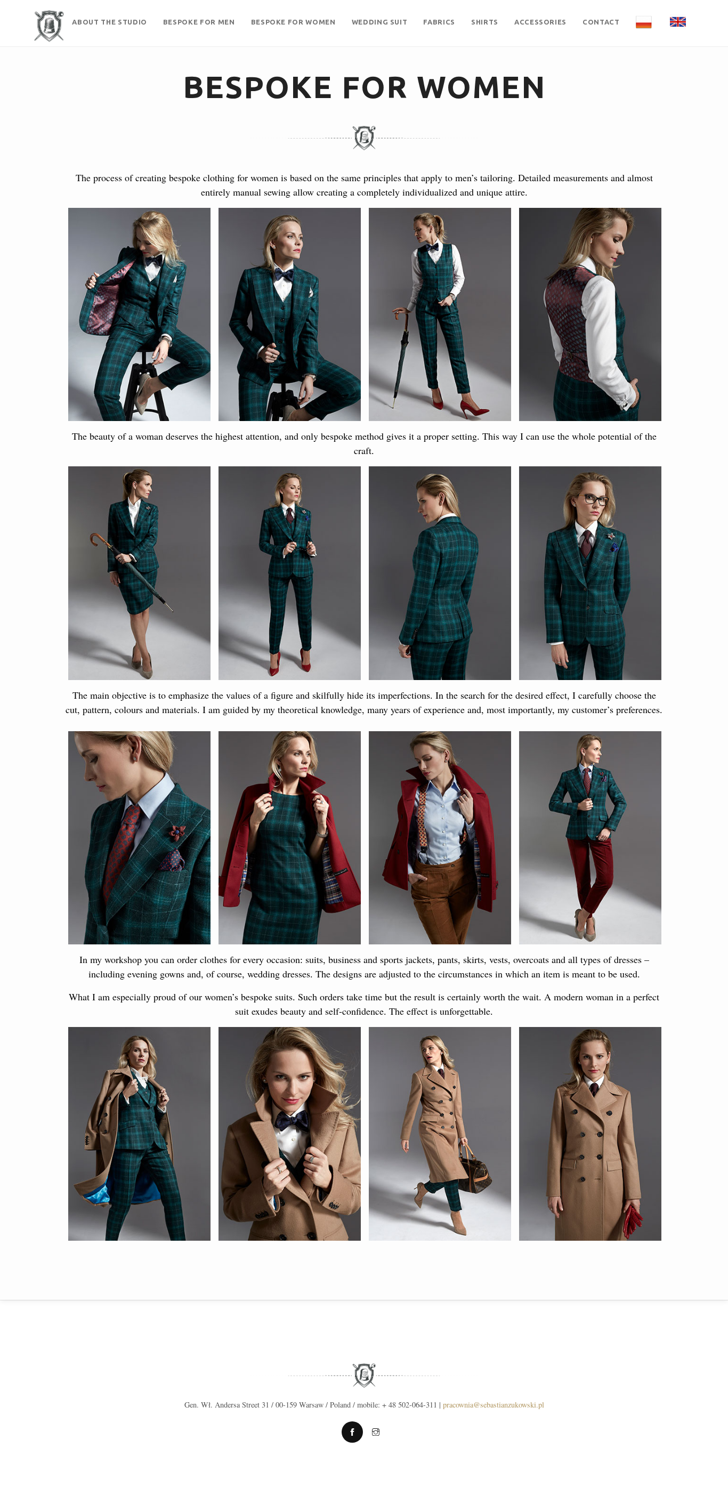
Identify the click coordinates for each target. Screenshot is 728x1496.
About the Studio (109, 22)
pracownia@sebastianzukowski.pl (493, 1405)
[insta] (375, 1432)
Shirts (484, 22)
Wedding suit (380, 22)
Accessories (540, 22)
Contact (601, 22)
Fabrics (439, 22)
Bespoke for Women (293, 22)
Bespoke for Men (199, 22)
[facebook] (352, 1432)
